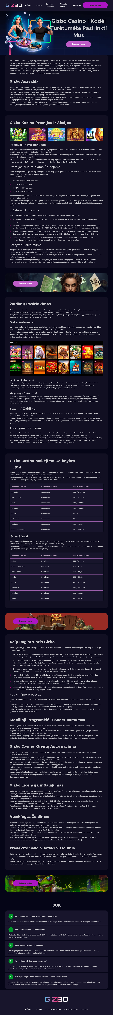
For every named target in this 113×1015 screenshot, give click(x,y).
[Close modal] (85, 486)
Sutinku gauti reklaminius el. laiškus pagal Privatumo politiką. (54, 511)
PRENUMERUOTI (56, 524)
